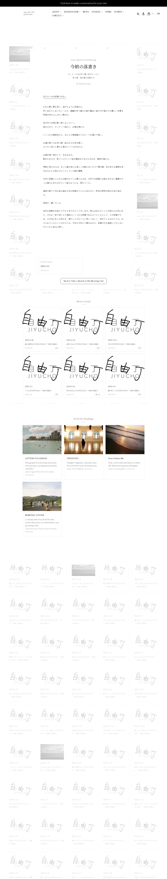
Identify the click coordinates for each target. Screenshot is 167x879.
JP (153, 13)
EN (158, 13)
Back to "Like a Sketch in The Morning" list (83, 281)
